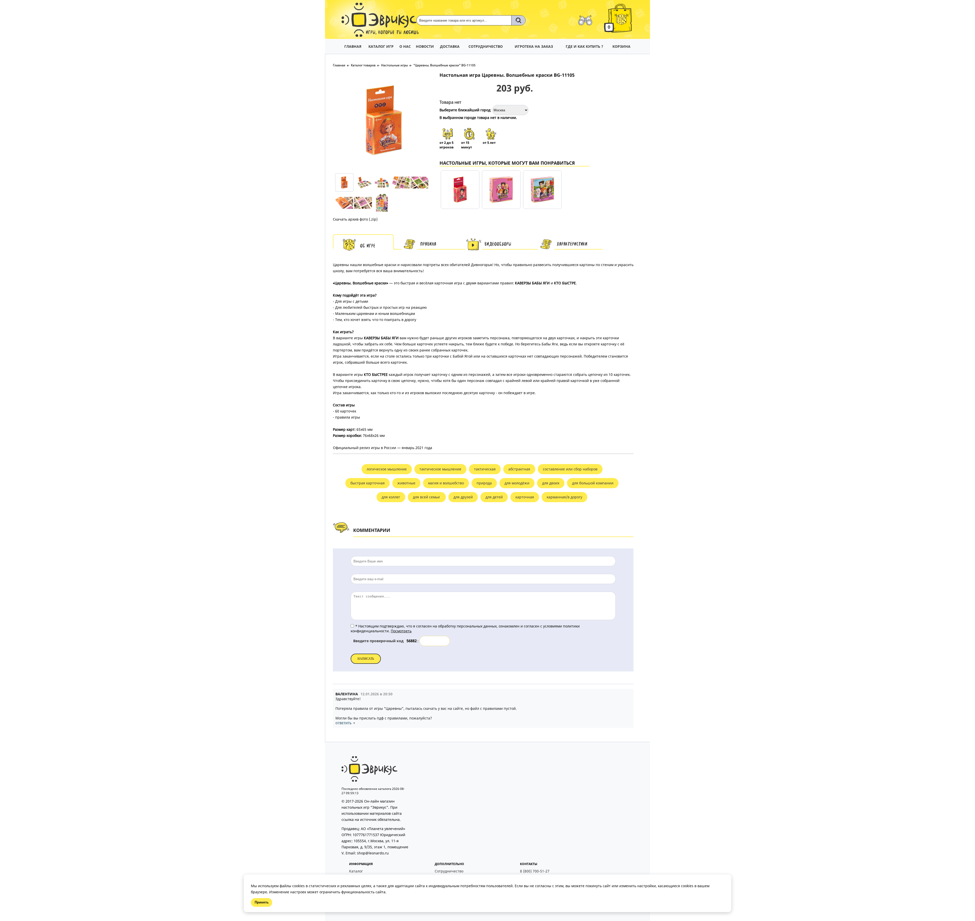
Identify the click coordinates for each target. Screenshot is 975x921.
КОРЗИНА (621, 46)
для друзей (463, 497)
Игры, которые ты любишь (392, 32)
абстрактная (519, 469)
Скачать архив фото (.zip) (355, 219)
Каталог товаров (363, 65)
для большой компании (592, 483)
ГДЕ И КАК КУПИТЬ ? (584, 46)
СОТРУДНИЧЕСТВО (485, 46)
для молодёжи (517, 483)
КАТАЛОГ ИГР (381, 46)
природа (484, 483)
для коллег (391, 497)
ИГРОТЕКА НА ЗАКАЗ (534, 46)
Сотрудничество (449, 871)
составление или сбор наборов (570, 469)
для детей (494, 497)
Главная (339, 65)
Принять (262, 902)
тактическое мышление (440, 469)
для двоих (550, 483)
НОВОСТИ (425, 46)
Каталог (356, 871)
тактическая (485, 469)
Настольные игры (394, 65)
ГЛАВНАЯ (352, 46)
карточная (524, 497)
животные (406, 483)
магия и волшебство (446, 483)
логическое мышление (387, 469)
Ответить (343, 723)
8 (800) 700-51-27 (534, 871)
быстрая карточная (367, 483)
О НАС (405, 46)
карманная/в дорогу (564, 497)
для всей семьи (427, 497)
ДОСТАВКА (450, 46)
